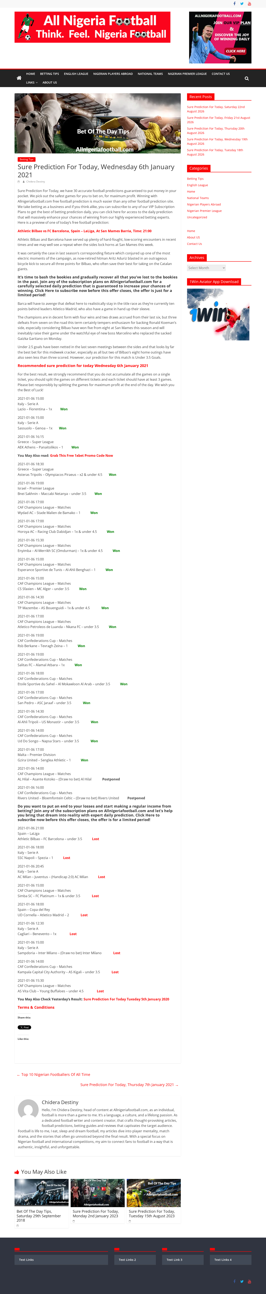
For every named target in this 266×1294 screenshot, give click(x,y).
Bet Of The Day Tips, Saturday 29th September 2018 (39, 1216)
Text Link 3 (174, 1260)
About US (193, 237)
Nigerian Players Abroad (113, 74)
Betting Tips (49, 74)
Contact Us (221, 74)
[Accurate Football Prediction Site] (19, 78)
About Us (50, 82)
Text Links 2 (127, 1260)
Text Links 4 (223, 1260)
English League (76, 74)
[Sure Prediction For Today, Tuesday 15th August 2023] (154, 1181)
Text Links (26, 1260)
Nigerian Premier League (187, 74)
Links (30, 82)
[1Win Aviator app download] (218, 291)
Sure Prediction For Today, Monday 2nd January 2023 (96, 1213)
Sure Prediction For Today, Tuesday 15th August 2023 (152, 1213)
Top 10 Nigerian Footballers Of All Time (54, 1074)
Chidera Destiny (35, 181)
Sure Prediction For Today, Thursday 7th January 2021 (129, 1084)
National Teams (150, 74)
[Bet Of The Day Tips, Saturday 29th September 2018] (42, 1181)
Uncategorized (197, 217)
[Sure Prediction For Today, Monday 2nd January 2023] (98, 1181)
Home (30, 74)
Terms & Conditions (36, 1007)
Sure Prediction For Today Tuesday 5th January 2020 (126, 999)
